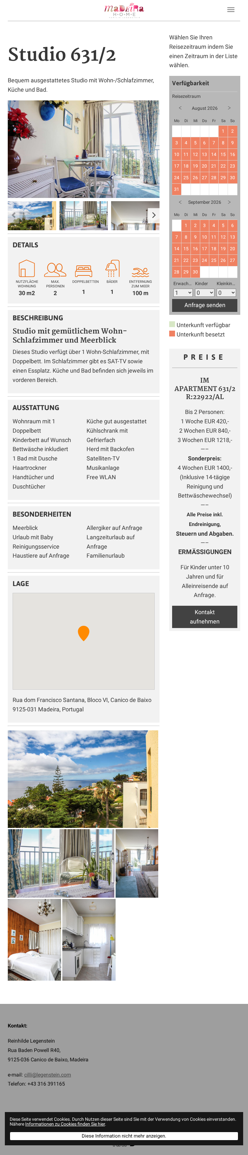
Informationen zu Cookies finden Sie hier (65, 1124)
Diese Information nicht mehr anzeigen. (124, 1136)
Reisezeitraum (186, 96)
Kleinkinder (226, 283)
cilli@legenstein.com (47, 1075)
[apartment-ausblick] (32, 216)
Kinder (201, 283)
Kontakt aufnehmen (205, 617)
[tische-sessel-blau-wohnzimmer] (84, 149)
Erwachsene (183, 283)
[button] (83, 633)
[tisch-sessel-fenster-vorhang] (83, 216)
